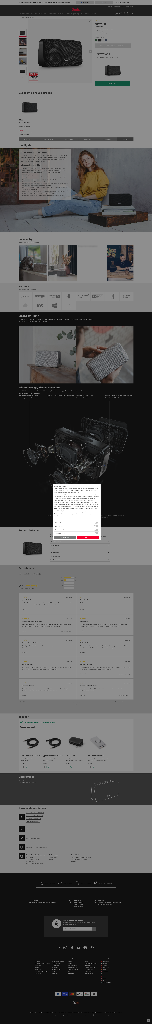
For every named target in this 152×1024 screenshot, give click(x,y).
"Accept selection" (58, 510)
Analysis (57, 522)
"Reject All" (69, 498)
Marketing (57, 526)
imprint (56, 515)
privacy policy (89, 514)
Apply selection (65, 537)
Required (57, 519)
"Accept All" (70, 504)
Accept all (88, 537)
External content (59, 533)
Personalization (58, 529)
